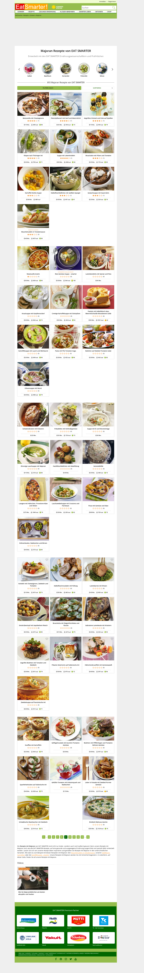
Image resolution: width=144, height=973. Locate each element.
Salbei (29, 76)
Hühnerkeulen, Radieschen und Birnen (33, 543)
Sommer (20, 12)
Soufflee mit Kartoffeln (33, 745)
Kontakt (41, 953)
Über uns (21, 953)
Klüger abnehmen (67, 12)
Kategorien (49, 955)
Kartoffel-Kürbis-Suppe (33, 193)
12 (78, 837)
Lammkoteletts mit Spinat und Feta (98, 274)
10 (70, 837)
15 (88, 837)
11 (74, 837)
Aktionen (99, 12)
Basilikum (47, 76)
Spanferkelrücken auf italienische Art (33, 785)
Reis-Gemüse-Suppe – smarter (66, 274)
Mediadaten (40, 955)
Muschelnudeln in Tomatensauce (33, 232)
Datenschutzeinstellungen (75, 953)
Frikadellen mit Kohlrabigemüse (65, 429)
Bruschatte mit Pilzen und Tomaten (98, 156)
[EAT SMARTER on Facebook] (56, 959)
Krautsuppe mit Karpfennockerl (33, 314)
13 (82, 837)
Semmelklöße (98, 466)
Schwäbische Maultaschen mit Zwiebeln (33, 822)
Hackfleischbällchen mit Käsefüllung (66, 466)
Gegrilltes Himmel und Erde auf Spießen (98, 118)
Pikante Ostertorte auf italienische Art (65, 665)
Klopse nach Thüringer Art (33, 156)
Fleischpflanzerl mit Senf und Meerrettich (66, 118)
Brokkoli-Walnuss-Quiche (98, 822)
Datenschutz (61, 953)
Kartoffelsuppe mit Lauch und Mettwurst (33, 351)
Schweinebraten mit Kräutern (33, 429)
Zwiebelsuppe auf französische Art (33, 702)
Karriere (28, 953)
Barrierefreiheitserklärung (27, 955)
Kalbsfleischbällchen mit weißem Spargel (65, 193)
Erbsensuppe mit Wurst (33, 388)
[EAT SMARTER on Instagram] (66, 959)
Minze (102, 76)
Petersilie (84, 76)
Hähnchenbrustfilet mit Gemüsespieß (98, 665)
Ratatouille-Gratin (33, 274)
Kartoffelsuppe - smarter (40, 855)
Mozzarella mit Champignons (33, 118)
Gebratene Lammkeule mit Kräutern (98, 625)
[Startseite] (31, 7)
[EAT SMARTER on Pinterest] (61, 959)
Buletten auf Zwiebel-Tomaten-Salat (98, 351)
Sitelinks (34, 953)
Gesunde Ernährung (47, 12)
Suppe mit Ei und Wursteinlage (98, 429)
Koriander (65, 76)
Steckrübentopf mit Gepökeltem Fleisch (33, 625)
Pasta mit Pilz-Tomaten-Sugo (65, 351)
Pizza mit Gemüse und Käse (98, 506)
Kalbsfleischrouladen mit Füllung (66, 586)
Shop (109, 12)
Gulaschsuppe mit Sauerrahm (98, 193)
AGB (46, 953)
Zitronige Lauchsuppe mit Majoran (33, 466)
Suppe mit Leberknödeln (66, 156)
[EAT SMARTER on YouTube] (75, 959)
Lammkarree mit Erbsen (98, 586)
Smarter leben (85, 12)
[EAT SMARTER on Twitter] (70, 959)
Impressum (52, 953)
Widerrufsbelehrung (91, 953)
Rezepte (31, 12)
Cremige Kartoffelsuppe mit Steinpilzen (66, 314)
